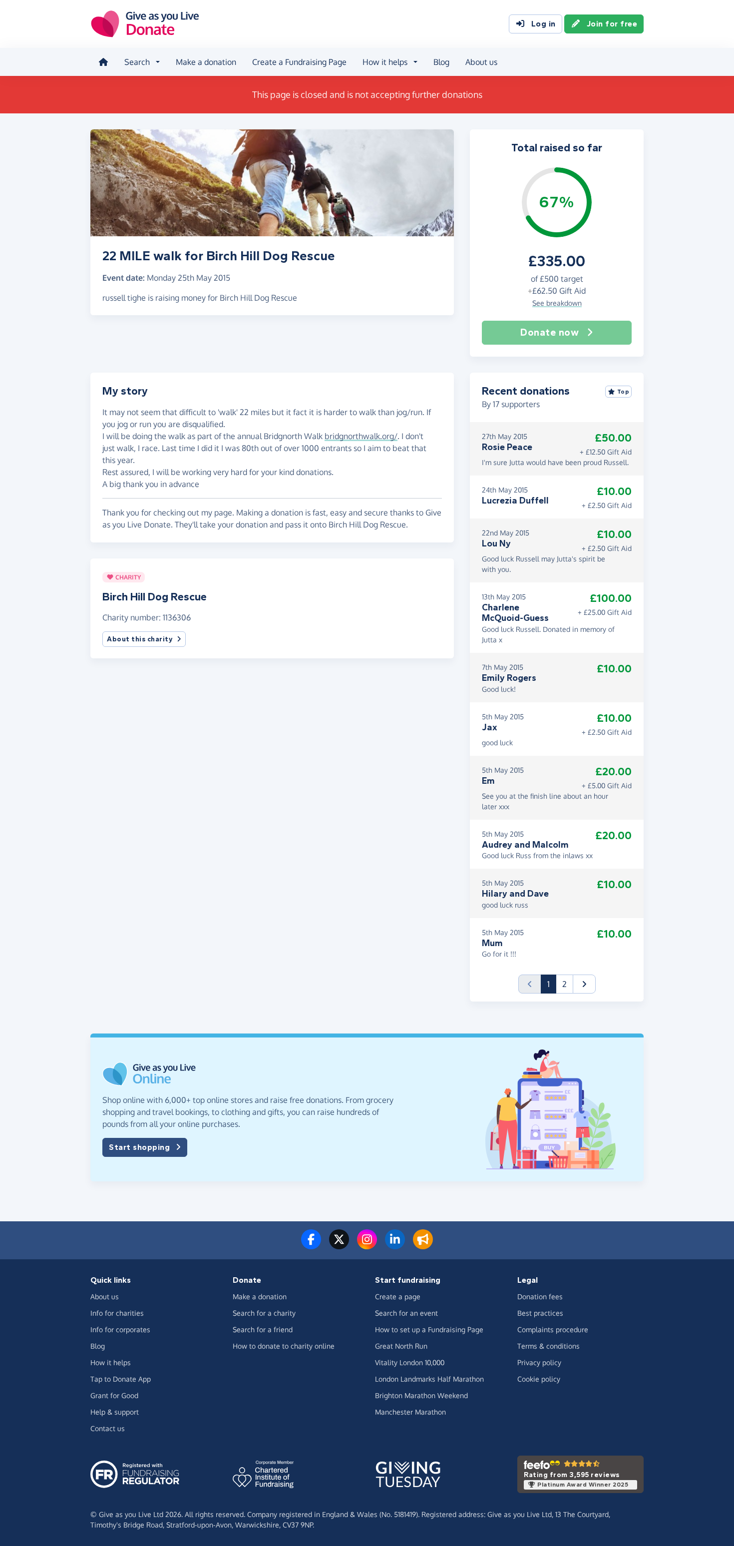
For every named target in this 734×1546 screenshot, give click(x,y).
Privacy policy (539, 1362)
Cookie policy (538, 1379)
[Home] (103, 62)
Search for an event (406, 1313)
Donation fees (540, 1296)
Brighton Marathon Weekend (421, 1395)
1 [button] (551, 984)
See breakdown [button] (557, 303)
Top (623, 391)
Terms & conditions (548, 1346)
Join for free (612, 23)
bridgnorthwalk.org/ (361, 436)
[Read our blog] (423, 1245)
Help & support (114, 1412)
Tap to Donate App (120, 1379)
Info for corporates (120, 1329)
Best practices (540, 1313)
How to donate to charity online (284, 1346)
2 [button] (564, 984)
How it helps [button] (385, 62)
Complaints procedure (552, 1329)
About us (481, 62)
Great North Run (401, 1346)
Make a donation (206, 62)
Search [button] (137, 62)
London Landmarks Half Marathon (429, 1379)
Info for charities (117, 1313)
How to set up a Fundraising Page (429, 1329)
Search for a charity (264, 1313)
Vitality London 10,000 (409, 1362)
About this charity (140, 639)
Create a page (397, 1296)
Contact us (107, 1428)
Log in (543, 23)
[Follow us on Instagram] (367, 1245)
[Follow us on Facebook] (311, 1245)
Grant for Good (114, 1395)
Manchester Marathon (410, 1412)
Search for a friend (263, 1329)
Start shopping (139, 1147)
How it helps (110, 1362)
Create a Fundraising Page (299, 62)
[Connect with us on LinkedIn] (395, 1245)
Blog (441, 62)
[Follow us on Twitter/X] (339, 1245)
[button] (584, 984)
